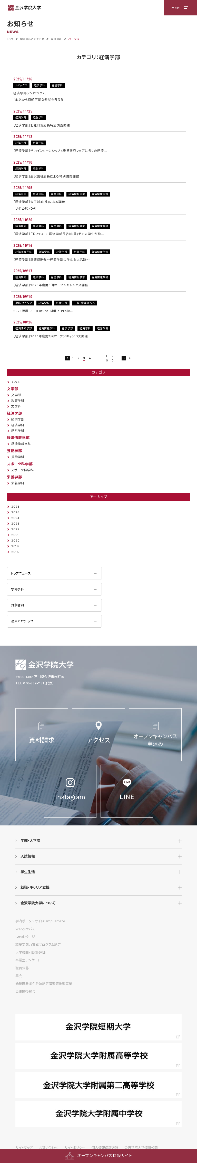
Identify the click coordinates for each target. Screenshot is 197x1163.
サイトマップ (24, 1148)
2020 (15, 540)
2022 (15, 529)
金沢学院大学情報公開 (141, 1148)
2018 (15, 552)
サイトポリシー (74, 1148)
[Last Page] (129, 358)
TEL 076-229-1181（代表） (34, 683)
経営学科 (17, 431)
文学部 (16, 395)
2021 (15, 535)
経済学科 (17, 425)
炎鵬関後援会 (25, 991)
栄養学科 (17, 483)
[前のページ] (67, 358)
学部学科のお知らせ (32, 39)
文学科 (16, 406)
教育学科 (17, 401)
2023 (15, 523)
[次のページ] (124, 358)
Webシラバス (25, 929)
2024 (15, 518)
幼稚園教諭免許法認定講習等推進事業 (43, 984)
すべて (15, 382)
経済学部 (56, 39)
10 (107, 358)
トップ (9, 39)
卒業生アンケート (28, 960)
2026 (15, 506)
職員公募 (22, 968)
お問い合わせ (48, 1148)
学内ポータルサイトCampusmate (40, 921)
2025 (15, 512)
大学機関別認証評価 (30, 952)
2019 (15, 546)
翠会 (18, 976)
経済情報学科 (21, 444)
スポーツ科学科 (22, 470)
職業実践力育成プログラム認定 (38, 945)
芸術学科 (17, 457)
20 (113, 358)
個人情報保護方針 (105, 1148)
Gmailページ (25, 937)
